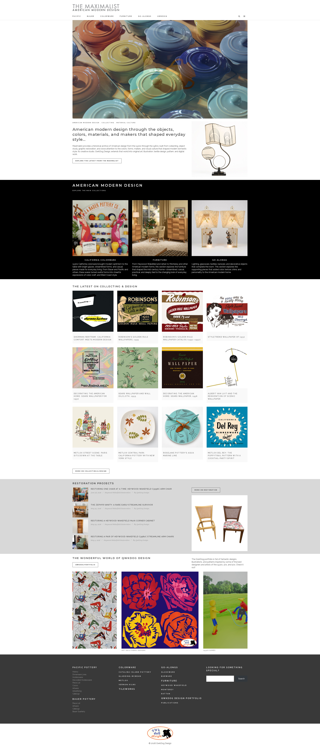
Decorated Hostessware (82, 680)
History (75, 672)
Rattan (165, 694)
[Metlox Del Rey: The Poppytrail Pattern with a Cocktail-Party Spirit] (227, 427)
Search (209, 674)
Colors (75, 685)
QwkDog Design (163, 743)
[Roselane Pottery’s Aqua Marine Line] (182, 427)
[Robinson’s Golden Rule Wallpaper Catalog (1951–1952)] (182, 311)
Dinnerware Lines (79, 674)
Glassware (168, 672)
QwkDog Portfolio (85, 565)
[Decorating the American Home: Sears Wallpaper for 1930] (93, 367)
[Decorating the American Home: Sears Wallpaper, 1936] (182, 367)
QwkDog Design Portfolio (181, 698)
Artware (75, 688)
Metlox (123, 680)
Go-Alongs (219, 260)
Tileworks (127, 689)
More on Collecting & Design (90, 471)
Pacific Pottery (84, 667)
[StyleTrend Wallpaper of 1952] (227, 311)
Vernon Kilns (127, 684)
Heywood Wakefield (174, 685)
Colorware (127, 667)
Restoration (125, 492)
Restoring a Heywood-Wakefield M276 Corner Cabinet (123, 521)
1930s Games (128, 650)
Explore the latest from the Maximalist (97, 161)
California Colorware (100, 260)
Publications (169, 703)
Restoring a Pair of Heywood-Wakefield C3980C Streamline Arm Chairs (132, 536)
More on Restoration (205, 490)
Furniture (160, 260)
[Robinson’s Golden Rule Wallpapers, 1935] (137, 311)
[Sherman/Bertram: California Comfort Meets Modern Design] (93, 311)
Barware (166, 676)
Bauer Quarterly (78, 711)
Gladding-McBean (130, 676)
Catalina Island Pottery (135, 672)
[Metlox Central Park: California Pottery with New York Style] (137, 427)
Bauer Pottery (84, 699)
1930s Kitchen (210, 650)
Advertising (77, 691)
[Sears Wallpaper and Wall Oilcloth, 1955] (137, 367)
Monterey (167, 689)
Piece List (76, 683)
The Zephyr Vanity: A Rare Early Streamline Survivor (122, 505)
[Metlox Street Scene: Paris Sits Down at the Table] (93, 427)
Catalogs (76, 694)
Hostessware (77, 677)
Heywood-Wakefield (113, 492)
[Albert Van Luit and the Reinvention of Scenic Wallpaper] (227, 367)
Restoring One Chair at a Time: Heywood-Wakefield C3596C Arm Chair (131, 489)
